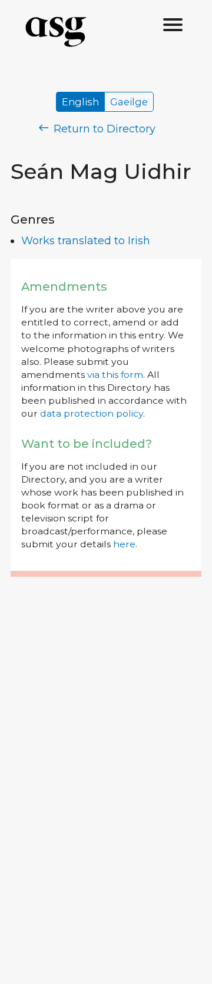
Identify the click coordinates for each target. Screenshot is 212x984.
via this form (115, 374)
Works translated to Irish (85, 240)
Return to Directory (103, 128)
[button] (173, 25)
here (124, 544)
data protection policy (91, 413)
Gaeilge (129, 102)
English (80, 102)
